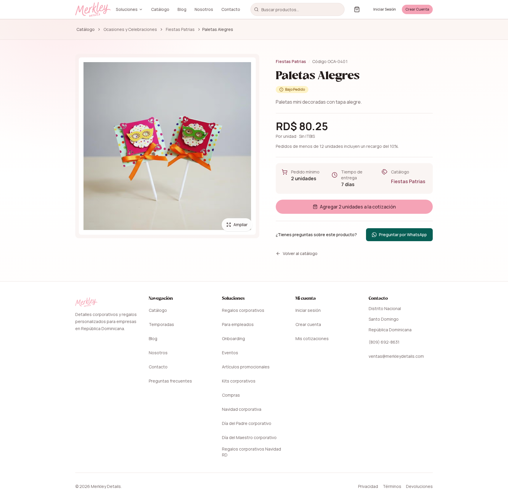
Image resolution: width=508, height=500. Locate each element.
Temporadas (161, 324)
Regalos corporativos (243, 310)
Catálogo (160, 9)
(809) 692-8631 (384, 342)
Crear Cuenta (417, 9)
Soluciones (127, 9)
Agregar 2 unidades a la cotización (358, 206)
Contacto (230, 9)
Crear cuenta (308, 324)
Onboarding (233, 338)
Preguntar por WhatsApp (406, 236)
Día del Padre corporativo (246, 423)
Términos (392, 486)
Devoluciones (419, 486)
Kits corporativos (238, 381)
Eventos (230, 352)
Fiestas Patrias (180, 29)
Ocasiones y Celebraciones (130, 29)
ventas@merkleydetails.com (396, 356)
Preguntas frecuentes (170, 381)
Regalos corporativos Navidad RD (251, 452)
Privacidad (368, 486)
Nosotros (204, 9)
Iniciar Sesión (384, 9)
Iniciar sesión (308, 310)
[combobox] (297, 9)
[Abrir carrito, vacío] (357, 9)
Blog (182, 9)
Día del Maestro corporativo (249, 437)
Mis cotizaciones (312, 338)
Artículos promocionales (246, 367)
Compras (231, 395)
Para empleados (238, 324)
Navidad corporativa (241, 409)
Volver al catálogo (300, 253)
